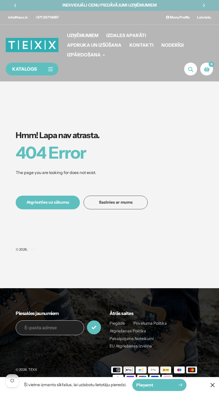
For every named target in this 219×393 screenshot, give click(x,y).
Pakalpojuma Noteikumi (132, 338)
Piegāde (117, 323)
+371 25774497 (47, 17)
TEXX (32, 249)
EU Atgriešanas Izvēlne (131, 346)
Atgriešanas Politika (128, 330)
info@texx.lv (18, 17)
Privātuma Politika (150, 323)
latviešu (204, 17)
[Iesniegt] (94, 327)
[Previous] (15, 5)
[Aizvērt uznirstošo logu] (212, 384)
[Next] (203, 5)
